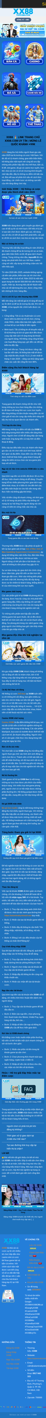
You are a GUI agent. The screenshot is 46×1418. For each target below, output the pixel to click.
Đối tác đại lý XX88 (35, 1267)
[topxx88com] (23, 12)
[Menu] (3, 12)
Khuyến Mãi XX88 (35, 1282)
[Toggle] (4, 1126)
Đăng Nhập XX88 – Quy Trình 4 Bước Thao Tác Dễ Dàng (23, 1211)
